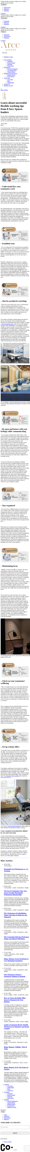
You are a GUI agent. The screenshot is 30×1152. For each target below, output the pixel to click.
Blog (8, 81)
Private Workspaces (12, 69)
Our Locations (8, 59)
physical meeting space (8, 324)
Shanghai (6, 10)
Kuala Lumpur (11, 63)
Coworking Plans (11, 70)
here (7, 852)
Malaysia (6, 9)
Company (6, 1084)
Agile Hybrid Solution (14, 826)
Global (2, 1111)
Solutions (6, 1099)
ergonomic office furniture (12, 776)
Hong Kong (7, 7)
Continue (3, 13)
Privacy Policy (8, 1141)
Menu (5, 52)
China (5, 1114)
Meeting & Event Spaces (10, 73)
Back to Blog (4, 90)
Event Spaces (10, 76)
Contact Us (7, 84)
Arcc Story (10, 79)
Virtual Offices (11, 72)
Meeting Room (11, 75)
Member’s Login (8, 57)
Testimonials (10, 82)
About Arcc (7, 78)
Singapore (3, 4)
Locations (6, 1092)
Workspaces (7, 67)
